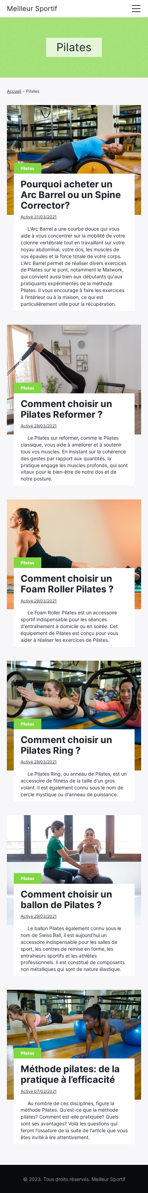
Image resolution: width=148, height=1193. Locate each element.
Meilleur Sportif (32, 8)
